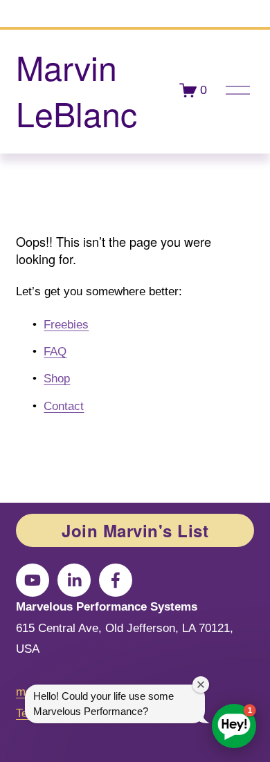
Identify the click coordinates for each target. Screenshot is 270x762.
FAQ (55, 351)
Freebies (66, 324)
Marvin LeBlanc (76, 90)
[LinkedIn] (74, 580)
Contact (64, 406)
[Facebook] (115, 580)
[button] (234, 726)
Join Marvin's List (135, 530)
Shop (57, 378)
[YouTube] (32, 580)
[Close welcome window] (200, 684)
